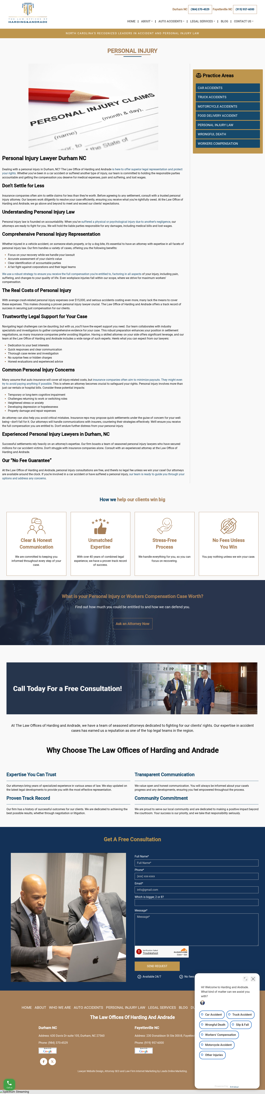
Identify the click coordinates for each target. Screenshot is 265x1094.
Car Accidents (210, 88)
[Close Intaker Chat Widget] (253, 979)
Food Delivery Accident (218, 115)
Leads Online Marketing (173, 1071)
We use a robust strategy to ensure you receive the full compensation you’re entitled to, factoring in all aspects (71, 274)
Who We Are (60, 1007)
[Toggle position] (245, 979)
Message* (141, 910)
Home (131, 21)
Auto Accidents (88, 1007)
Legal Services (162, 1007)
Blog (224, 21)
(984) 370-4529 (200, 9)
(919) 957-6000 (245, 9)
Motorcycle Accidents (217, 106)
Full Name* (142, 856)
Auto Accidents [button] (170, 21)
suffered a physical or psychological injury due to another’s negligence (125, 221)
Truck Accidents (212, 97)
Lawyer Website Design (90, 1071)
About (40, 1007)
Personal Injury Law (215, 125)
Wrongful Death (212, 134)
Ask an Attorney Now (132, 624)
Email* (139, 883)
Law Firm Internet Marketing (141, 1071)
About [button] (146, 21)
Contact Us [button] (242, 21)
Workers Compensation (218, 143)
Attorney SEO (112, 1071)
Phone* (139, 870)
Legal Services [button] (201, 21)
